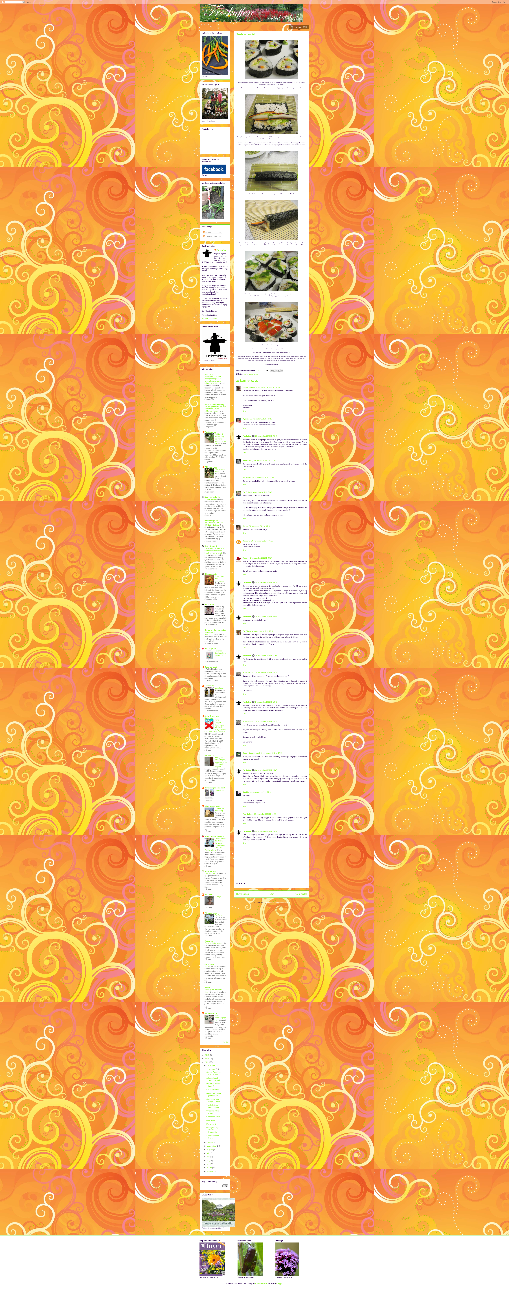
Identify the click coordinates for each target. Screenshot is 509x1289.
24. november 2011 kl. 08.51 (266, 582)
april (209, 1164)
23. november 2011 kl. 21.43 (261, 492)
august (210, 1150)
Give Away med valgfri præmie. (213, 1100)
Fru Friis (246, 492)
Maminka (209, 941)
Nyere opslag (242, 894)
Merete (245, 526)
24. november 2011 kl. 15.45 (266, 770)
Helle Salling (248, 460)
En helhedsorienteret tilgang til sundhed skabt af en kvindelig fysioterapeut (215, 550)
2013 (207, 1055)
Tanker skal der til (250, 387)
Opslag (208, 232)
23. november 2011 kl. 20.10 (269, 387)
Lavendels (209, 686)
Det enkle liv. (211, 1124)
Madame (246, 558)
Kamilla (246, 792)
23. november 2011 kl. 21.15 (263, 478)
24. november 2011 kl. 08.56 (266, 617)
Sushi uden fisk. (213, 1090)
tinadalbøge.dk (211, 520)
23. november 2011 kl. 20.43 (266, 436)
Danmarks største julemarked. (213, 1094)
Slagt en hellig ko (212, 497)
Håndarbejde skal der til (215, 788)
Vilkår (207, 966)
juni (208, 1157)
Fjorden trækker (211, 499)
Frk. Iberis (209, 895)
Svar (244, 411)
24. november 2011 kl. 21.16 (260, 792)
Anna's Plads (210, 871)
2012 (207, 1059)
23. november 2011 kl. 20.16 (261, 419)
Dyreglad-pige (211, 1013)
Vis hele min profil (209, 318)
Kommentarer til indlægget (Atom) (277, 902)
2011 (207, 1062)
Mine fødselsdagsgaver (220, 1017)
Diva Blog (209, 374)
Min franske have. (213, 806)
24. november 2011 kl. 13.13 (266, 673)
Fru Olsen (247, 631)
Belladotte (209, 604)
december (211, 1065)
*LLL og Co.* (210, 649)
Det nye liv (209, 755)
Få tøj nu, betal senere (213, 943)
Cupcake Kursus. (213, 1117)
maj (208, 1160)
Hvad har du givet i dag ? (213, 1085)
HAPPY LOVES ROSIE (214, 836)
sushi (246, 374)
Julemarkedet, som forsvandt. (213, 1079)
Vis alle (225, 1042)
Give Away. (211, 1120)
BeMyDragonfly (211, 546)
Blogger (279, 1284)
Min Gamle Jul (248, 673)
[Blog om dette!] (274, 370)
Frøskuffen (247, 436)
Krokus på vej (210, 873)
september (211, 1146)
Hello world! (209, 634)
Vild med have (211, 467)
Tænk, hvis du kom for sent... (213, 1106)
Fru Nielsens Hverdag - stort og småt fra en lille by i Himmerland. (215, 406)
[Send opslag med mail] (267, 370)
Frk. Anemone (211, 913)
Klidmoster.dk (211, 574)
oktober (210, 1142)
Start (272, 894)
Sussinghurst (211, 667)
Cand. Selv (209, 964)
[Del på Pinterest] (281, 370)
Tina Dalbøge (248, 814)
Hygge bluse (220, 790)
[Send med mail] (271, 370)
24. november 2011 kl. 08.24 (261, 558)
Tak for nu (219, 915)
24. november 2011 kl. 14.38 (271, 753)
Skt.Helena (247, 478)
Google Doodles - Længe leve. (213, 1073)
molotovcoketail (261, 1284)
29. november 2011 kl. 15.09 (266, 831)
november (211, 1069)
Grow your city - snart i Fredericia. (213, 1129)
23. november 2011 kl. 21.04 (265, 460)
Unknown (246, 541)
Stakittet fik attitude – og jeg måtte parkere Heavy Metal (220, 438)
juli (208, 1153)
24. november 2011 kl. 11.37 (266, 656)
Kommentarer (211, 236)
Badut (207, 988)
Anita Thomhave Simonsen (212, 717)
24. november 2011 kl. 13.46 (266, 702)
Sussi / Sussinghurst (251, 753)
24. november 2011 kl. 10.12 (262, 631)
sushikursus (253, 374)
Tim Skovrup (210, 432)
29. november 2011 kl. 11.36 (265, 814)
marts (209, 1168)
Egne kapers (220, 688)
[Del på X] (276, 370)
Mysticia (246, 419)
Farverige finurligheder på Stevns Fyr (220, 653)
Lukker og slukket (212, 411)
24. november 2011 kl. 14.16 (266, 721)
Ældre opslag (301, 894)
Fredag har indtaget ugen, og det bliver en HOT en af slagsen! (221, 762)
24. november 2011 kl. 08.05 (262, 541)
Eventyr (218, 897)
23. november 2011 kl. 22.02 (260, 526)
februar (210, 1171)
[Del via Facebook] (279, 370)
